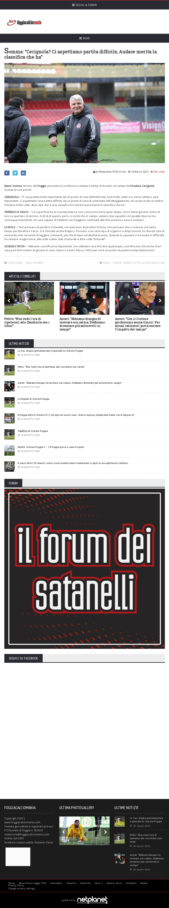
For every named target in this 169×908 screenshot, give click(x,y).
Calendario (56, 883)
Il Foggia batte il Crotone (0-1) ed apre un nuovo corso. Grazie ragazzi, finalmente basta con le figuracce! (76, 414)
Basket (144, 883)
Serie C (99, 883)
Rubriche (85, 883)
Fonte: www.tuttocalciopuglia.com (139, 263)
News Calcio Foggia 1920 (32, 883)
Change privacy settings (21, 888)
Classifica (71, 883)
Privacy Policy (16, 885)
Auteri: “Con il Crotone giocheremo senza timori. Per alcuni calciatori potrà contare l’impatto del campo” (138, 324)
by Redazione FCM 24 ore (110, 171)
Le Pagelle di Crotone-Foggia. (34, 398)
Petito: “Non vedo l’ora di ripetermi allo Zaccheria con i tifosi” (27, 322)
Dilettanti (131, 883)
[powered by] (85, 895)
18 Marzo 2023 (139, 171)
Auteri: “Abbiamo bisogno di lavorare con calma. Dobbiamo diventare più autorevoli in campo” (82, 324)
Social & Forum (86, 5)
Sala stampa (34, 263)
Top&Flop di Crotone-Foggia (33, 430)
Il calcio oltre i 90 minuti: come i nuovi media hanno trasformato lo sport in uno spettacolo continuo (73, 462)
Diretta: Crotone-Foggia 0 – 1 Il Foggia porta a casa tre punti (51, 446)
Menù (86, 38)
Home (11, 883)
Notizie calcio (114, 883)
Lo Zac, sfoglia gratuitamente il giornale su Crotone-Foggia (50, 350)
